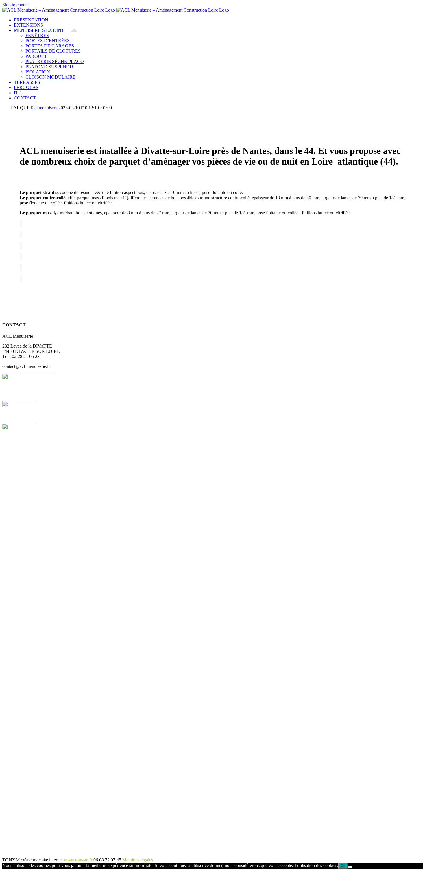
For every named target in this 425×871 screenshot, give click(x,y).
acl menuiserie (45, 107)
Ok (343, 865)
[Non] (350, 867)
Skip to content (16, 4)
